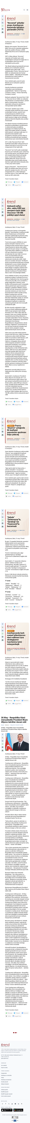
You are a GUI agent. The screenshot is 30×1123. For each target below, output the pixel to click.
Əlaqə (2, 1077)
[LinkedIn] (18, 1104)
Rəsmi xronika (4, 1067)
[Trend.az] (5, 10)
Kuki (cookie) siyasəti (6, 1096)
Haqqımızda (4, 1073)
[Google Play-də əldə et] (18, 1110)
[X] (9, 1104)
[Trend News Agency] (5, 1045)
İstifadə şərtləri (4, 1089)
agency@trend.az (4, 1058)
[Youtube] (12, 1104)
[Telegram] (15, 1104)
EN (12, 1120)
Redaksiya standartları (6, 1079)
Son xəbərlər (4, 1065)
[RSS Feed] (21, 1104)
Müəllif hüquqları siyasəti (6, 1094)
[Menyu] (27, 9)
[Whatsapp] (2, 1104)
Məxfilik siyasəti (4, 1091)
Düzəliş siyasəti (4, 1081)
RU (17, 1120)
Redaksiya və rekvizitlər (6, 1075)
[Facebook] (5, 1104)
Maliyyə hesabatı (5, 1084)
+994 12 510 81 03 (5, 1056)
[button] (2, 16)
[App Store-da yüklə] (7, 1110)
